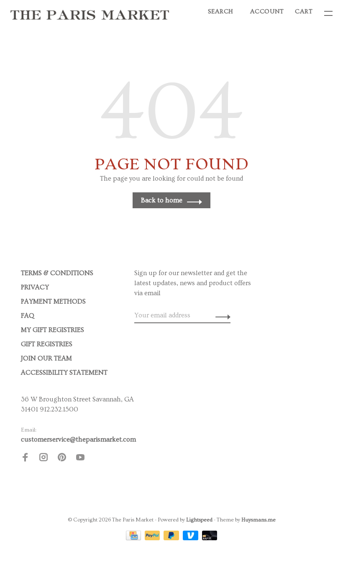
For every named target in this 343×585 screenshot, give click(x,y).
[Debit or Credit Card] (210, 538)
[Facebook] (25, 458)
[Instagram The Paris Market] (43, 458)
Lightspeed (199, 520)
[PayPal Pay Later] (172, 538)
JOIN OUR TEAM (46, 358)
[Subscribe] (220, 315)
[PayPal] (153, 538)
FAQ (27, 315)
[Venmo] (191, 538)
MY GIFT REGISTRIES (52, 330)
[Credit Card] (134, 538)
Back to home (161, 200)
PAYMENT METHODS (53, 301)
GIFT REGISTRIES (46, 344)
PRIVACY (35, 287)
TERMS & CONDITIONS (57, 273)
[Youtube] (80, 458)
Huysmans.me (258, 520)
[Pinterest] (62, 458)
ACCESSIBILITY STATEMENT (64, 372)
